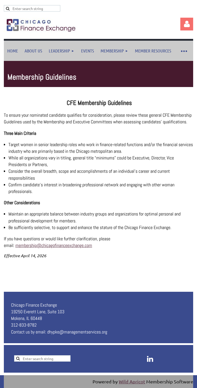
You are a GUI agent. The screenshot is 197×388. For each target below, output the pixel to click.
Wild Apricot (132, 381)
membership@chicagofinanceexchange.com (53, 245)
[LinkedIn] (150, 358)
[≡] (183, 51)
